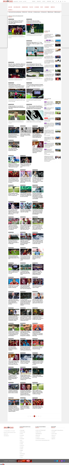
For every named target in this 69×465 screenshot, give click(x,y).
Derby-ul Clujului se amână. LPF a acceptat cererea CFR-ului (13, 272)
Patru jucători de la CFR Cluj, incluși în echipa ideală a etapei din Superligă (37, 407)
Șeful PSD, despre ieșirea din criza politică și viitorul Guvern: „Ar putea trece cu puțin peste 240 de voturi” (37, 301)
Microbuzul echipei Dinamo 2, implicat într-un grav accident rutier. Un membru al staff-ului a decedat (37, 317)
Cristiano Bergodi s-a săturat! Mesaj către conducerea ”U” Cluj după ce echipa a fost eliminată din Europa (37, 333)
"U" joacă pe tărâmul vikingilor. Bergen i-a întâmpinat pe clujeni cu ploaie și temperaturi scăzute (13, 377)
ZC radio (30, 12)
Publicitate (39, 1)
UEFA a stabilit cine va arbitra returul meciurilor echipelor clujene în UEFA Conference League (37, 392)
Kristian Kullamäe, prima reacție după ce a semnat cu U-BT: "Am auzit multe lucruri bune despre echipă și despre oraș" (25, 377)
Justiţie (21, 443)
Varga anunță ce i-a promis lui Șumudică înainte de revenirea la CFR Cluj (16, 107)
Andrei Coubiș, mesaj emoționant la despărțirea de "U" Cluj (37, 376)
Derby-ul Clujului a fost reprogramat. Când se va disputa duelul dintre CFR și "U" (13, 257)
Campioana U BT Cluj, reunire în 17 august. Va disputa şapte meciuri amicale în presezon (37, 272)
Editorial (21, 455)
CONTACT (38, 436)
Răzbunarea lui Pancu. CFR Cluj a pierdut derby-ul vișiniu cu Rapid (37, 286)
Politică (31, 7)
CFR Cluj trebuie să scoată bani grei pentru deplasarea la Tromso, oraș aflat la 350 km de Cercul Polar (25, 195)
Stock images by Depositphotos (57, 430)
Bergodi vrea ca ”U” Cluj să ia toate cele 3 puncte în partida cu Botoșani (13, 286)
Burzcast (33, 463)
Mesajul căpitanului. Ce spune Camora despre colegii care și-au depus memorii (25, 407)
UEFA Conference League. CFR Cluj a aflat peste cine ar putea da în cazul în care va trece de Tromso (37, 242)
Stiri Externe (22, 453)
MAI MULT (10, 9)
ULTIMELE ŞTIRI (17, 7)
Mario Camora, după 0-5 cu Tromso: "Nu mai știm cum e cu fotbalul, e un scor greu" (25, 165)
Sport (41, 7)
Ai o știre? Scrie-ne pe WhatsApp (15, 12)
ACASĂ (10, 7)
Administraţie (25, 7)
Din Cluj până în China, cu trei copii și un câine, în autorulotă (49, 41)
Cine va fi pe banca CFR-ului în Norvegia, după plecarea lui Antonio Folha (15, 22)
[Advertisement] (52, 23)
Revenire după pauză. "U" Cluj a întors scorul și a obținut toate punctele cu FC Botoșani (13, 242)
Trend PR (53, 431)
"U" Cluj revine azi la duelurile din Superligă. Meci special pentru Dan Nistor (25, 272)
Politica (21, 433)
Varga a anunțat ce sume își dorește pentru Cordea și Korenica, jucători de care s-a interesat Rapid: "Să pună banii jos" (13, 333)
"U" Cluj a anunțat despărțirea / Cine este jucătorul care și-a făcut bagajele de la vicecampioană (34, 107)
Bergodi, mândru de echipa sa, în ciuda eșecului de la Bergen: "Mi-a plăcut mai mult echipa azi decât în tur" (25, 348)
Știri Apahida (58, 12)
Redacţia (33, 1)
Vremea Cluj (44, 12)
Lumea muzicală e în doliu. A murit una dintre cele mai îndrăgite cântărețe (49, 119)
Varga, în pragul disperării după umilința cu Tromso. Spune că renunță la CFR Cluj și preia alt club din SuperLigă (37, 150)
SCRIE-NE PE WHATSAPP (40, 430)
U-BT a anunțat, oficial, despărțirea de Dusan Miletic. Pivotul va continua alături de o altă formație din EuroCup (13, 211)
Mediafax (53, 436)
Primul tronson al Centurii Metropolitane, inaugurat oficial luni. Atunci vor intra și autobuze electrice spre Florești (49, 151)
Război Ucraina (37, 12)
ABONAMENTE (39, 433)
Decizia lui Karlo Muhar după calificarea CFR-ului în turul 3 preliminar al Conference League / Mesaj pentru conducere (25, 333)
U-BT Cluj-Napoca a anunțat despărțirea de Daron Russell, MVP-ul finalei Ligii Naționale (37, 135)
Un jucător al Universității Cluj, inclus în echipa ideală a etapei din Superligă (25, 210)
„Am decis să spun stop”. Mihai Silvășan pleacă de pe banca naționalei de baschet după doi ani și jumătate (13, 301)
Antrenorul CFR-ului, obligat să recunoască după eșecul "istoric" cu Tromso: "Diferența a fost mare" (13, 165)
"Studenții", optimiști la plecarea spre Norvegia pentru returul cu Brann (13, 391)
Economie (37, 7)
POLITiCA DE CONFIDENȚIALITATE (42, 440)
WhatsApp (49, 1)
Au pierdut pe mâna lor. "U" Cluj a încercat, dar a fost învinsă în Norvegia (37, 347)
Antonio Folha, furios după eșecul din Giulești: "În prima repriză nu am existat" (37, 257)
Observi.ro (54, 435)
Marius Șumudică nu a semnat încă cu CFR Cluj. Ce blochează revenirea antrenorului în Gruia (13, 135)
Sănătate (53, 7)
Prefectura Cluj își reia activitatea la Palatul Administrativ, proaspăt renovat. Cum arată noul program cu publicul (49, 36)
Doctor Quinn (54, 433)
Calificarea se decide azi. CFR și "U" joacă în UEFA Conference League (25, 362)
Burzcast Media (38, 463)
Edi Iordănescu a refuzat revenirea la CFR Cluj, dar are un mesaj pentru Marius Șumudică (16, 86)
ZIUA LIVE (25, 12)
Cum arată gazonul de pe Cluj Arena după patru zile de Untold (34, 64)
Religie (21, 450)
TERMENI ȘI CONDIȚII (40, 438)
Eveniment (47, 7)
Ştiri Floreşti (51, 12)
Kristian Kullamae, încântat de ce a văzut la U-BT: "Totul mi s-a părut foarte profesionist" (49, 75)
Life (21, 452)
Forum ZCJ (22, 445)
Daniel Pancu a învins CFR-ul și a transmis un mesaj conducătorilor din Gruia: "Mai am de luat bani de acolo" (25, 257)
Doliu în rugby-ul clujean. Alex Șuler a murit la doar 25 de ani (25, 135)
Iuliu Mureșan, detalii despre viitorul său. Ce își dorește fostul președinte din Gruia (49, 57)
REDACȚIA (38, 435)
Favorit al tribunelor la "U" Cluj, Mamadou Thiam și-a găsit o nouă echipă (34, 44)
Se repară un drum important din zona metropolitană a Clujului (49, 71)
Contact (43, 1)
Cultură (21, 448)
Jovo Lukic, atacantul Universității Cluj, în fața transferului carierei (13, 149)
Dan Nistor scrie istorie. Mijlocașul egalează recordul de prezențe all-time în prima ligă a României (25, 242)
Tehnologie (22, 430)
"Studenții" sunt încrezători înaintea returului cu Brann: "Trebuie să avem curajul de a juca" (37, 362)
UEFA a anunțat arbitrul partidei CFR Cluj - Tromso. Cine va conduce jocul (13, 194)
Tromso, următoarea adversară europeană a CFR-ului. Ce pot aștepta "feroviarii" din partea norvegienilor (13, 227)
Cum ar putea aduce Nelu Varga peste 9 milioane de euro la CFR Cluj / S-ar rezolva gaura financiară (13, 362)
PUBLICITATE (38, 431)
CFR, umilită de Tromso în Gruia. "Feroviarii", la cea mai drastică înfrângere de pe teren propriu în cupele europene (13, 180)
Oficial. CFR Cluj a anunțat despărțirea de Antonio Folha (33, 21)
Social (21, 436)
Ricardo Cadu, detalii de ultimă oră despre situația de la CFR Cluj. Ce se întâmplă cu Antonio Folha (16, 65)
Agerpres (53, 438)
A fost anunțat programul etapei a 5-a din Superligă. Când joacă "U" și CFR (35, 86)
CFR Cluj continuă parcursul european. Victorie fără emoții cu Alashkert (12, 348)
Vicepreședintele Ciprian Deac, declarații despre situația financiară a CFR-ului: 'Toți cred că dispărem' (25, 287)
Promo (21, 457)
